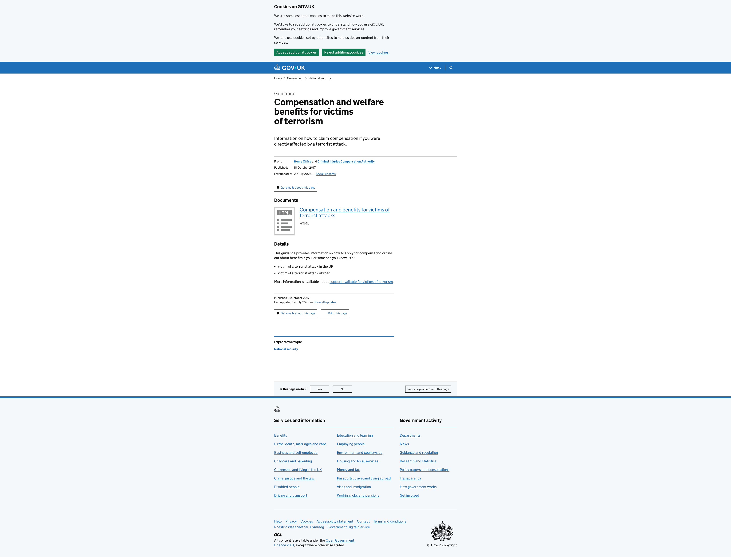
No (346, 389)
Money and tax (348, 469)
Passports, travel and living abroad (364, 478)
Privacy (291, 521)
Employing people (351, 444)
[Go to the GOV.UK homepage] (289, 67)
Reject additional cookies (343, 52)
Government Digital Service (349, 527)
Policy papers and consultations (424, 469)
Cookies (306, 521)
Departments (410, 435)
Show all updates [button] (325, 302)
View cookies (378, 52)
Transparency (410, 478)
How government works (418, 487)
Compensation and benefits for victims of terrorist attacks (345, 212)
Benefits (280, 435)
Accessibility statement (335, 521)
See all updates (326, 174)
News (404, 444)
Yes (323, 389)
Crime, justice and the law (294, 478)
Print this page (337, 313)
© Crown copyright (442, 545)
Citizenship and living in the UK (298, 469)
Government (295, 78)
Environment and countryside (359, 452)
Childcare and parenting (293, 461)
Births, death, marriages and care (300, 444)
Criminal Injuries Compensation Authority (346, 161)
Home (278, 78)
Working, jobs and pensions (358, 495)
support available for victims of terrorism (361, 281)
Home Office (302, 161)
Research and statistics (418, 461)
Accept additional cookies (296, 52)
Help (278, 521)
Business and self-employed (296, 452)
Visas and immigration (354, 487)
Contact (363, 521)
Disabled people (287, 487)
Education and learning (355, 435)
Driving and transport (290, 495)
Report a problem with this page (428, 389)
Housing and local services (357, 461)
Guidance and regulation (419, 452)
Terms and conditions (389, 521)
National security (319, 78)
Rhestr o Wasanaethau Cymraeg (299, 527)
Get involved (409, 495)
